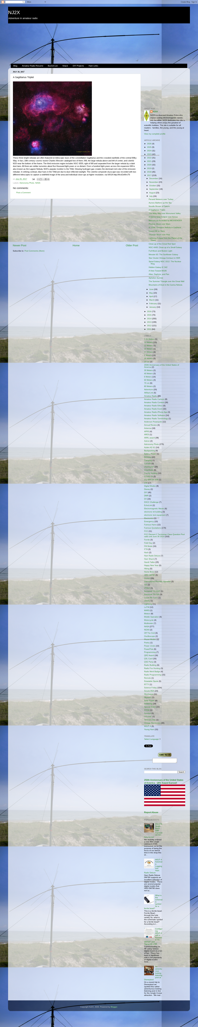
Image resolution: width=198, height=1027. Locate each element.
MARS (147, 610)
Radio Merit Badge (152, 672)
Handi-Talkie (149, 562)
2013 (149, 322)
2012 (149, 326)
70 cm (146, 383)
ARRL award (149, 438)
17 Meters (148, 352)
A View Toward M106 (158, 271)
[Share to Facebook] (45, 179)
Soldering (148, 704)
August (152, 193)
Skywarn (147, 697)
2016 (149, 311)
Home (76, 245)
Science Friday (150, 688)
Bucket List (53, 66)
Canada (147, 464)
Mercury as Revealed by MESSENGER (165, 221)
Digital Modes (150, 486)
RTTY (146, 684)
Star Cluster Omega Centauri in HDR (164, 258)
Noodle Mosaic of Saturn (159, 206)
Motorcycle (148, 620)
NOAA (146, 630)
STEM (146, 710)
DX (145, 499)
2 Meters (148, 355)
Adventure (148, 390)
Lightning (148, 604)
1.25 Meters (149, 339)
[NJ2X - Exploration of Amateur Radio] (164, 757)
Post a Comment (23, 193)
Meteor (147, 614)
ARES (146, 435)
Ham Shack (149, 559)
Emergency (149, 521)
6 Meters (148, 377)
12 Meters (148, 346)
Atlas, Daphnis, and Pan (159, 274)
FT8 (146, 549)
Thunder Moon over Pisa (159, 235)
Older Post (132, 245)
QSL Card (148, 659)
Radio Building (150, 665)
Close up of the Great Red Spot (162, 244)
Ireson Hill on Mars (157, 231)
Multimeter (148, 623)
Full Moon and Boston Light (160, 251)
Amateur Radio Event (153, 409)
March (152, 300)
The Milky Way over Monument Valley (165, 213)
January (153, 307)
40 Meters (148, 374)
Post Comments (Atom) (34, 251)
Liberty (147, 601)
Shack (65, 66)
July (151, 196)
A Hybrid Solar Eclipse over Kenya (163, 217)
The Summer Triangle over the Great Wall (166, 281)
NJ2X (14, 12)
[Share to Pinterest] (48, 179)
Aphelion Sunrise (156, 278)
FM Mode (148, 546)
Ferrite (147, 540)
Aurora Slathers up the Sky (160, 203)
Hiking (146, 569)
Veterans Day (150, 720)
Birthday (147, 457)
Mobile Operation (151, 617)
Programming (150, 652)
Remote (147, 678)
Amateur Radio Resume (32, 66)
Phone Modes (150, 639)
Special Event (150, 707)
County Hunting (150, 473)
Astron (147, 441)
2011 (149, 329)
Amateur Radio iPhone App (155, 412)
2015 (149, 315)
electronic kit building (153, 512)
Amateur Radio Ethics (153, 406)
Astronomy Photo (27, 183)
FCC (146, 531)
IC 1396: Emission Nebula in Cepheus (165, 228)
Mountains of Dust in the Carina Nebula (165, 285)
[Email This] (38, 179)
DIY (145, 492)
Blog (15, 66)
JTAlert (147, 588)
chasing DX (149, 467)
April (151, 296)
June (151, 289)
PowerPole (148, 649)
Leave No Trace (151, 598)
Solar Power (149, 701)
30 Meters (148, 370)
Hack (146, 553)
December (154, 178)
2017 (149, 175)
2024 (149, 151)
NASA (37, 183)
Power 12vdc (149, 646)
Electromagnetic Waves (154, 509)
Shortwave (148, 694)
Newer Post (19, 245)
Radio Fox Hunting (152, 668)
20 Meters (148, 359)
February (153, 304)
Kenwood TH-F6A (151, 594)
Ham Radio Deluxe (152, 556)
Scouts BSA (149, 691)
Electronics (148, 518)
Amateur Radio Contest (154, 402)
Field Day (148, 543)
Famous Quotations (152, 528)
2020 (149, 165)
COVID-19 (148, 476)
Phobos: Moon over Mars (159, 224)
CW (145, 483)
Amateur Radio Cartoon (154, 399)
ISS (145, 585)
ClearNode (148, 470)
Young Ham (149, 729)
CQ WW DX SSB (151, 480)
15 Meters (148, 349)
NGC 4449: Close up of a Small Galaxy (165, 247)
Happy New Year (151, 565)
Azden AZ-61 (149, 447)
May (151, 293)
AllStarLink (148, 393)
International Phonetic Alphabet (157, 582)
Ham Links (93, 66)
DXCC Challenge (151, 502)
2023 (149, 154)
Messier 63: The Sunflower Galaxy (163, 255)
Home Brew (149, 572)
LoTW (146, 607)
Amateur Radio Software (154, 415)
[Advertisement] (99, 43)
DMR (146, 496)
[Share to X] (43, 179)
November (154, 182)
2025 (149, 147)
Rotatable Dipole (151, 681)
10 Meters (148, 342)
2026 (149, 144)
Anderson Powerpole (153, 422)
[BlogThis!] (40, 179)
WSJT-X (147, 726)
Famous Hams (150, 525)
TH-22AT (148, 717)
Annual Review (150, 425)
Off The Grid (149, 633)
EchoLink (148, 505)
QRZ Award (149, 655)
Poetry (147, 643)
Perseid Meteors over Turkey (161, 199)
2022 (149, 158)
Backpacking (149, 451)
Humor (147, 578)
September (154, 189)
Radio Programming (152, 675)
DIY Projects (78, 66)
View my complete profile (154, 134)
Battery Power (150, 454)
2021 (149, 161)
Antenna (147, 428)
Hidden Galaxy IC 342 (158, 267)
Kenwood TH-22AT (152, 591)
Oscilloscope (149, 636)
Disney (147, 489)
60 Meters (148, 380)
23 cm (146, 362)
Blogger (114, 1007)
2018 (149, 172)
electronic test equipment (155, 515)
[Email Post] (33, 179)
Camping (148, 460)
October (153, 186)
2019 (149, 168)
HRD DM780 (149, 575)
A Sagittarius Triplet (157, 210)
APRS (146, 431)
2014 (149, 319)
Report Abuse (151, 812)
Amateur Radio (150, 396)
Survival (147, 713)
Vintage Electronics (152, 723)
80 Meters (148, 386)
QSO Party (148, 662)
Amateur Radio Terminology (156, 419)
